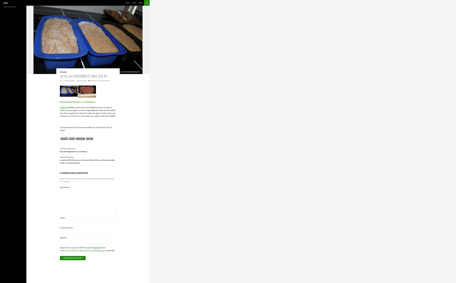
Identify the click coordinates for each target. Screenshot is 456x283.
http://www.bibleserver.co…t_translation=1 (77, 102)
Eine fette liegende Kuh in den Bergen (73, 150)
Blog (127, 3)
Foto (6, 3)
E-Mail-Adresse (67, 228)
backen (64, 138)
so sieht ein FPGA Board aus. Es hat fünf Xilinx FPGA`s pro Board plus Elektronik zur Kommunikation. (87, 160)
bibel (72, 138)
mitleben (63, 72)
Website (63, 238)
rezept (89, 138)
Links (140, 3)
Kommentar (65, 187)
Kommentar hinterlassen (100, 81)
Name (63, 218)
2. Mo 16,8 (64, 107)
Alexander (82, 81)
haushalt (80, 138)
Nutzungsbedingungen (96, 250)
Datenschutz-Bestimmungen (71, 250)
